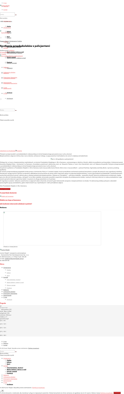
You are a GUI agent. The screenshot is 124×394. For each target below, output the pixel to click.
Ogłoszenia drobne (9, 72)
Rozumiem (117, 393)
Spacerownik (7, 88)
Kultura (9, 38)
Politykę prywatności (106, 393)
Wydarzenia (7, 27)
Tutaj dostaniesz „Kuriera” (14, 53)
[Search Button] (15, 110)
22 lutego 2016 (4, 52)
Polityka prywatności (33, 348)
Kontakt (5, 9)
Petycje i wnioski (12, 63)
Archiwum (9, 92)
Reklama (5, 6)
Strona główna (4, 41)
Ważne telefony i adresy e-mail (16, 58)
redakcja (11, 50)
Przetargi (9, 68)
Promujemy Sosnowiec (10, 83)
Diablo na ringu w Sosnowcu (10, 200)
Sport (8, 43)
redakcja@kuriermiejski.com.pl (14, 258)
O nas (5, 3)
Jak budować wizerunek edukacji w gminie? (16, 203)
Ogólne (9, 26)
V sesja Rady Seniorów (8, 193)
